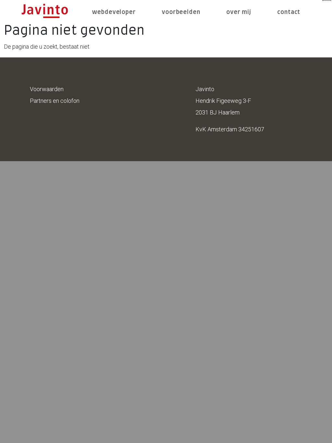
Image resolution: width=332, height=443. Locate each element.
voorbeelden (181, 12)
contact (288, 12)
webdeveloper (114, 12)
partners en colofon (54, 100)
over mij (238, 12)
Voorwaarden (47, 89)
